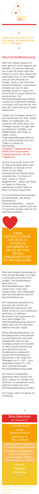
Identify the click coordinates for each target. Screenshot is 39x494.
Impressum (19, 468)
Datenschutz (19, 472)
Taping (27, 457)
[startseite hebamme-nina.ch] (19, 22)
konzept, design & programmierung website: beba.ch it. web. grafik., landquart (18, 489)
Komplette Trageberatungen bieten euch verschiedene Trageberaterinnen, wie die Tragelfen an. (16, 152)
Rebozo (30, 460)
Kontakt (19, 464)
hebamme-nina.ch (19, 432)
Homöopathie (14, 457)
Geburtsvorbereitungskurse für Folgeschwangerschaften (20, 446)
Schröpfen (23, 454)
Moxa (12, 454)
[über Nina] (30, 410)
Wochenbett (11, 450)
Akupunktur (26, 450)
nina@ (19, 429)
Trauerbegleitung (14, 460)
